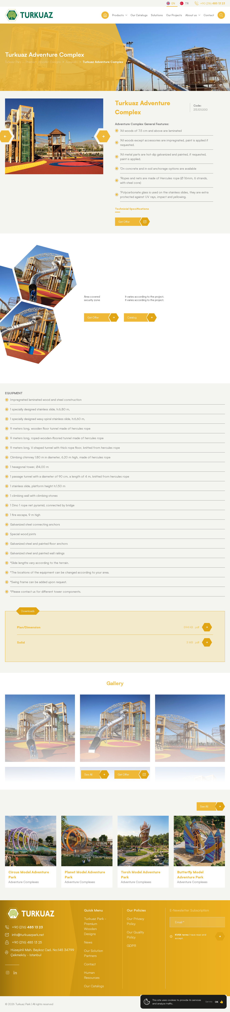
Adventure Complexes (23, 882)
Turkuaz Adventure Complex (103, 62)
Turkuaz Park (22, 1004)
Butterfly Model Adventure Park (190, 874)
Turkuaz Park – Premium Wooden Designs (33, 62)
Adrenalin (72, 62)
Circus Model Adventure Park (28, 874)
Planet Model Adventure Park (85, 874)
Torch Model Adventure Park (140, 874)
